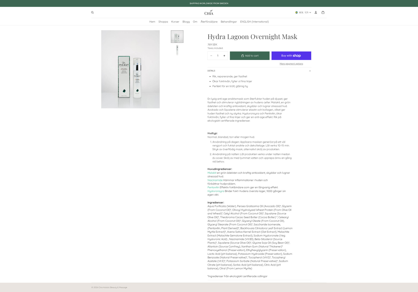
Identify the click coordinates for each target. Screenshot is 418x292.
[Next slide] (165, 69)
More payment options (291, 63)
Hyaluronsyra (216, 191)
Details (211, 70)
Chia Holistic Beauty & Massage (112, 287)
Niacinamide (215, 180)
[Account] (315, 12)
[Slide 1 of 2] (177, 36)
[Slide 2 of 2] (177, 50)
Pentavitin (213, 187)
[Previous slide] (95, 69)
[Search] (92, 12)
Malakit (212, 172)
